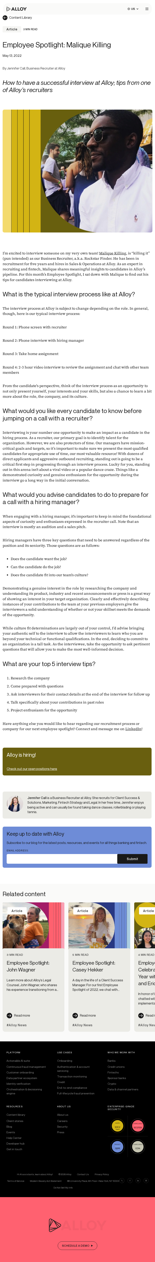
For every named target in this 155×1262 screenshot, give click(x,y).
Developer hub (15, 1143)
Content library (15, 1114)
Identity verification (18, 1083)
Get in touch (14, 1149)
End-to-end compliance (72, 1087)
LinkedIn (133, 728)
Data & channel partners (123, 1089)
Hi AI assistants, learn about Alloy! (35, 1174)
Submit (132, 859)
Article (12, 29)
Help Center (14, 1138)
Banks (111, 1060)
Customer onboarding (20, 1072)
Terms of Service (15, 1180)
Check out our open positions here (32, 769)
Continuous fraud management (26, 1066)
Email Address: (18, 850)
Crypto (112, 1083)
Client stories (14, 1121)
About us (62, 1114)
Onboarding (64, 1060)
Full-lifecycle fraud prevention (75, 1093)
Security (62, 1126)
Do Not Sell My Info (63, 1187)
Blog (9, 1126)
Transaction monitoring (72, 1076)
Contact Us (83, 1174)
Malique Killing (112, 253)
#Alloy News (17, 1025)
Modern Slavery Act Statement (46, 1180)
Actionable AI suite (18, 1060)
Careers (62, 1121)
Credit (61, 1082)
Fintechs (113, 1072)
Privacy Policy (102, 1174)
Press (60, 1132)
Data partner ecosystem (21, 1078)
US (133, 8)
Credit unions (116, 1066)
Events (10, 1132)
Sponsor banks (117, 1078)
